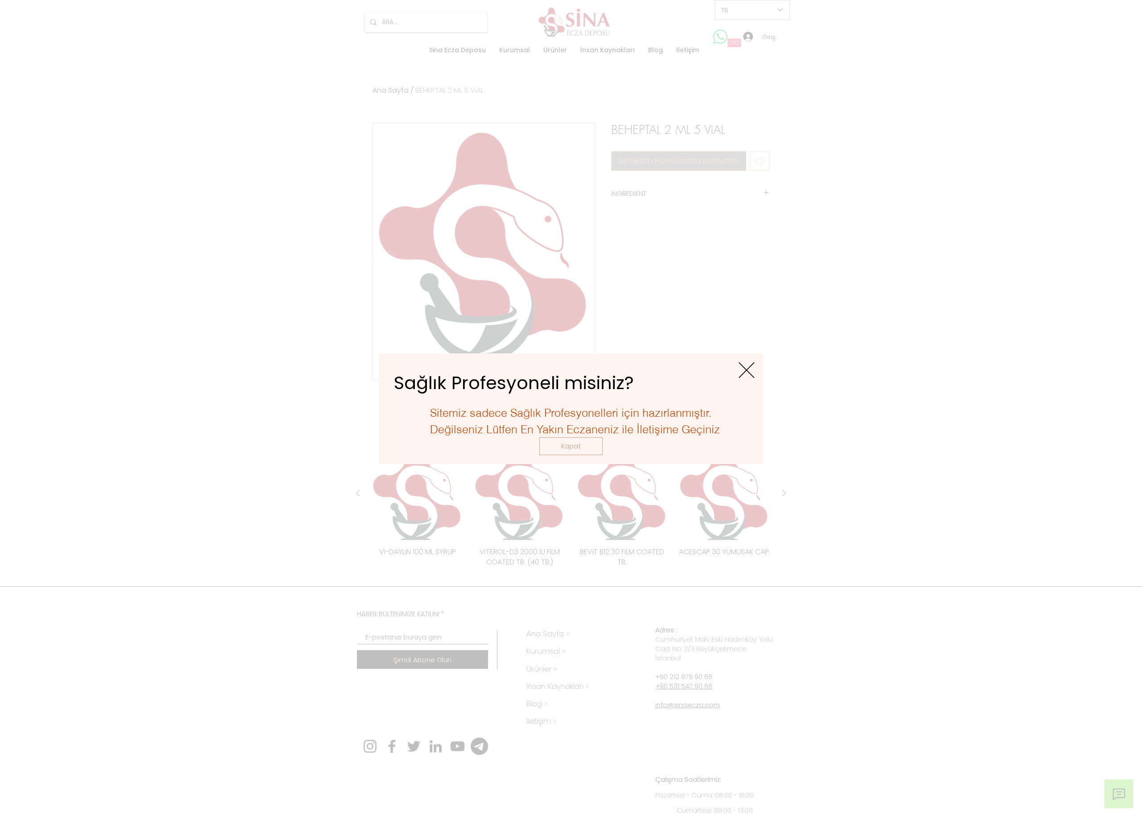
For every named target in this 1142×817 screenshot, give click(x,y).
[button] (571, 446)
